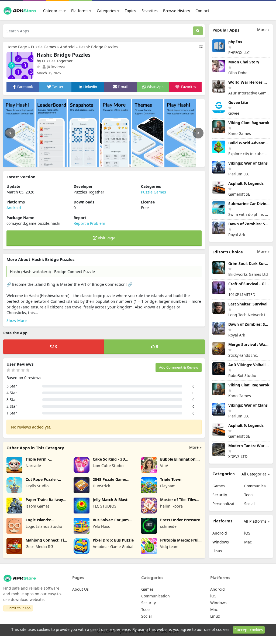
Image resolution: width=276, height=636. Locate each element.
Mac (248, 542)
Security (219, 494)
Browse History (176, 10)
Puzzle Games (43, 46)
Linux (217, 550)
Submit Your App (18, 608)
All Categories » (256, 474)
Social (249, 503)
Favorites (150, 10)
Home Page (16, 46)
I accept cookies (248, 629)
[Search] (198, 30)
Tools (248, 494)
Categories (53, 10)
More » (195, 447)
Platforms (79, 10)
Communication (257, 485)
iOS (247, 533)
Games (218, 485)
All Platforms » (257, 521)
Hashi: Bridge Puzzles (98, 46)
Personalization (225, 503)
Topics (130, 10)
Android (67, 46)
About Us (80, 589)
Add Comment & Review (178, 367)
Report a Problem (89, 223)
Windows (220, 542)
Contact (202, 10)
